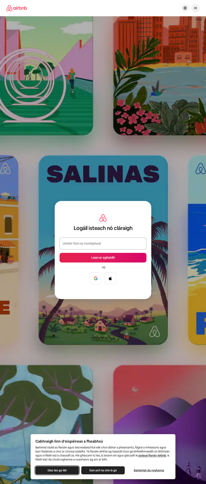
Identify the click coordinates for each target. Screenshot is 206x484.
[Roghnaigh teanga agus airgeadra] (185, 8)
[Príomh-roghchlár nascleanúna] (196, 8)
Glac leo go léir (57, 470)
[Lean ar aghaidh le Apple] (110, 278)
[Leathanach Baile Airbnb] (16, 8)
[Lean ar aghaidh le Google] (96, 278)
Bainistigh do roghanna (149, 470)
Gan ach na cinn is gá (103, 470)
